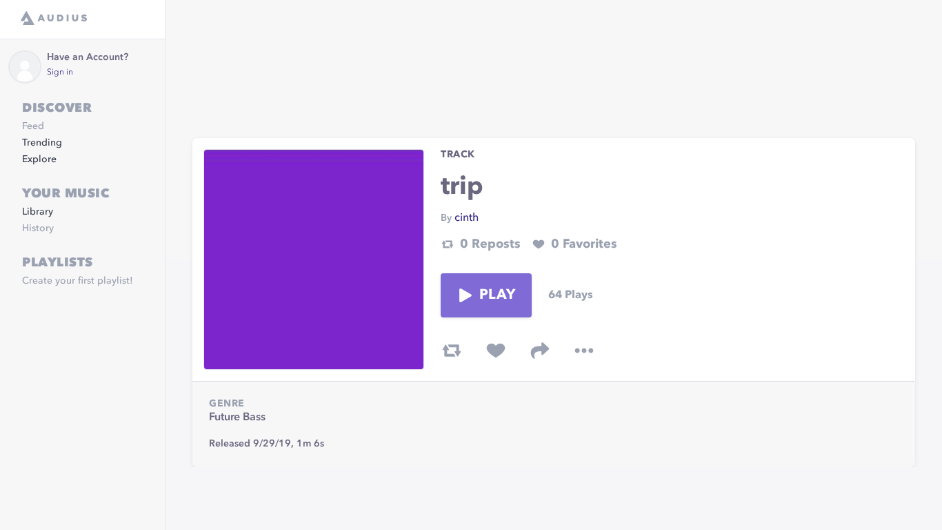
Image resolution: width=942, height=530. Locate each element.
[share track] (540, 351)
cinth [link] (466, 218)
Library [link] (37, 212)
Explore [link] (39, 159)
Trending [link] (42, 143)
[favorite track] (496, 351)
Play (497, 295)
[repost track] (452, 351)
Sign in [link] (60, 72)
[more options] (584, 351)
